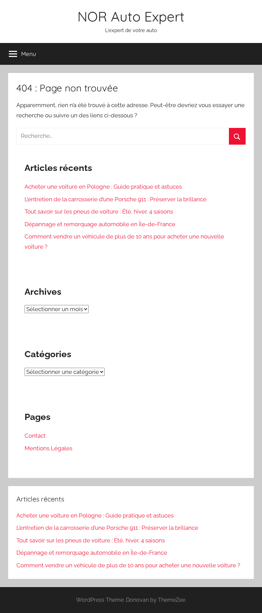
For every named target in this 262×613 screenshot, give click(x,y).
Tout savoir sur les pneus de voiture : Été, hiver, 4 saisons (99, 211)
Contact (35, 435)
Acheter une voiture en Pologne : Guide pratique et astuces (103, 186)
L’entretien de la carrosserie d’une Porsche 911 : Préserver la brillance (115, 199)
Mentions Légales (48, 448)
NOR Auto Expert (131, 16)
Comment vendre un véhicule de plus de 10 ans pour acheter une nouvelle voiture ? (128, 565)
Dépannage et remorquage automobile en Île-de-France (100, 224)
